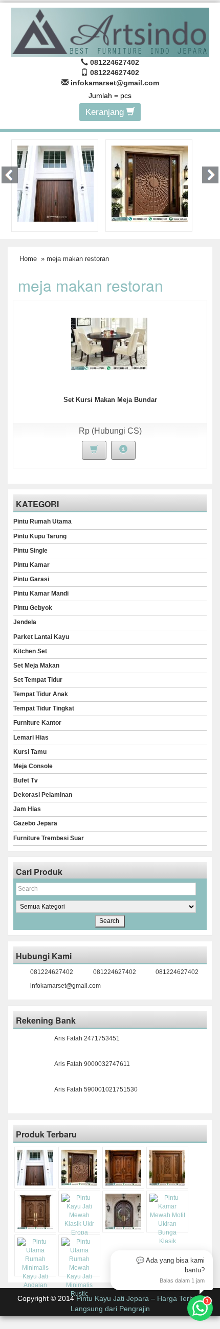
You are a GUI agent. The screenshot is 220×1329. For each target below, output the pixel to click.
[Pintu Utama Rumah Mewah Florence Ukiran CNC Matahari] (150, 183)
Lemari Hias (31, 737)
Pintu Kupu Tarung (40, 536)
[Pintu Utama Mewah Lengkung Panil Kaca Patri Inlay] (123, 1211)
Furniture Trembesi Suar (48, 838)
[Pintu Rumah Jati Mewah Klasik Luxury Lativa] (35, 1211)
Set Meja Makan (36, 665)
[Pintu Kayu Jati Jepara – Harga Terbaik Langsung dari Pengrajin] (110, 30)
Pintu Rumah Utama (42, 521)
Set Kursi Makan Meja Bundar (110, 400)
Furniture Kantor (37, 722)
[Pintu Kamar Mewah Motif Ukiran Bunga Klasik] (167, 1220)
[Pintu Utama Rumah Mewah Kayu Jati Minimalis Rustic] (79, 1268)
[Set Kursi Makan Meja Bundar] (109, 343)
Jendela (24, 622)
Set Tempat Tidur (37, 679)
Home (28, 259)
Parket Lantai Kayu (41, 636)
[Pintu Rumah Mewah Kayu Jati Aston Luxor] (123, 1167)
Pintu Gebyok (32, 607)
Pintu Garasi (31, 579)
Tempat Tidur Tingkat (43, 708)
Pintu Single (30, 550)
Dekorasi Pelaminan (42, 794)
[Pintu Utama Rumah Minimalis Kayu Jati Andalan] (35, 1264)
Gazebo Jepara (35, 823)
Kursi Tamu (30, 751)
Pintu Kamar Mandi (41, 593)
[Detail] (123, 450)
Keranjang (105, 112)
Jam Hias (27, 809)
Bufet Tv (25, 780)
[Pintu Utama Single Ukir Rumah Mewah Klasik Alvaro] (167, 1167)
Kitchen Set (30, 651)
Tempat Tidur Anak (40, 694)
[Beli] (94, 450)
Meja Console (33, 766)
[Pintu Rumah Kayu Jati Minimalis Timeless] (55, 183)
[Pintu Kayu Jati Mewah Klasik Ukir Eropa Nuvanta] (79, 1220)
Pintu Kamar (31, 564)
